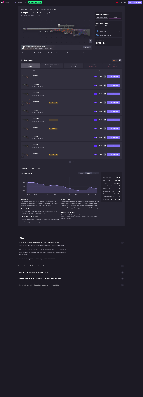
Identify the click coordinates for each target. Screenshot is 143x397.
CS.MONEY (24, 9)
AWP (38, 9)
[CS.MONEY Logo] (5, 2)
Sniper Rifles (32, 9)
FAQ (25, 2)
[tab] (81, 173)
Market (20, 2)
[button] (108, 31)
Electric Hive (44, 9)
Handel (14, 2)
